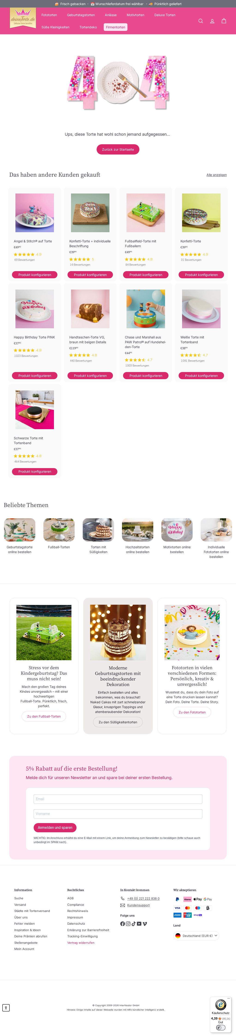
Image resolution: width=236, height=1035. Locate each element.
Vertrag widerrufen (80, 942)
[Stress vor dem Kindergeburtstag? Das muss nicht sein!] (43, 632)
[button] (6, 1008)
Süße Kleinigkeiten (55, 27)
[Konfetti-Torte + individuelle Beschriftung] (90, 229)
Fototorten (49, 15)
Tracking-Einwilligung (82, 936)
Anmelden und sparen (55, 827)
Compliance (75, 904)
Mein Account (24, 949)
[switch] (220, 1027)
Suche (18, 898)
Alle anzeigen (216, 175)
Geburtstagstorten (81, 15)
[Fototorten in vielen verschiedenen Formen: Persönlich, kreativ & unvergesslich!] (192, 632)
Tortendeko (88, 27)
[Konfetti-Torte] (201, 227)
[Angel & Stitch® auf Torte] (34, 227)
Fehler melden (24, 923)
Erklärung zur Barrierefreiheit (88, 930)
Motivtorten (135, 15)
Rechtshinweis (77, 911)
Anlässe (111, 15)
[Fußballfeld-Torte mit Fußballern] (145, 229)
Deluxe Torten (164, 15)
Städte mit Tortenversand (32, 911)
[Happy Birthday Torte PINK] (34, 322)
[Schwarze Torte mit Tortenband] (34, 426)
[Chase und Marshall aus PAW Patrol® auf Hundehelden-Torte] (145, 327)
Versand (20, 904)
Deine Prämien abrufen (30, 936)
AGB (70, 898)
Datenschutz (76, 923)
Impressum (75, 917)
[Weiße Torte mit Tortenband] (201, 325)
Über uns (21, 917)
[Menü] (228, 999)
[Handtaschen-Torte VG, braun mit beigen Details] (90, 325)
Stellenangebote (26, 942)
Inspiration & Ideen (27, 930)
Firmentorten (115, 27)
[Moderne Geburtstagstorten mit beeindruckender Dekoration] (118, 632)
